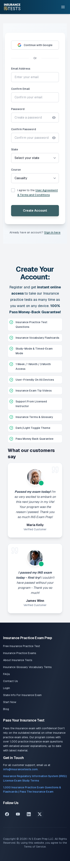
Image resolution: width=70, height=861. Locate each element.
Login (6, 688)
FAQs (6, 674)
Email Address (20, 68)
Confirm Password (23, 129)
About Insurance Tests (17, 660)
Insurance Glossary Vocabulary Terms (27, 667)
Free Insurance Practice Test (21, 646)
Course (16, 169)
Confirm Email (20, 88)
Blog (6, 709)
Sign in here (52, 232)
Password (17, 109)
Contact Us (10, 681)
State (14, 149)
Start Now (9, 702)
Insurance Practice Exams (19, 653)
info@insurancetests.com (20, 769)
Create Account (35, 210)
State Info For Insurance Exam (22, 695)
